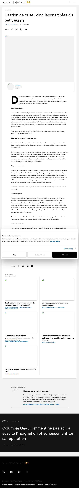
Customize (38, 255)
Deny (14, 255)
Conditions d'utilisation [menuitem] (7, 484)
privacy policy (55, 241)
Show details (68, 248)
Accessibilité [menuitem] (32, 484)
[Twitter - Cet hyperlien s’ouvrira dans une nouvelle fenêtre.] (4, 472)
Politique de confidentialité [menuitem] (21, 484)
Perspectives (8, 10)
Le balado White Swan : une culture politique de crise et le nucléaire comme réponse (58, 337)
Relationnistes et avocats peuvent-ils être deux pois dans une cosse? (20, 304)
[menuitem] (5, 2)
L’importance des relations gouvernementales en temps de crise (19, 336)
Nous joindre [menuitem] (54, 484)
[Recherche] (70, 2)
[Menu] (74, 2)
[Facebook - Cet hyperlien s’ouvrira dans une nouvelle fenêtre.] (27, 472)
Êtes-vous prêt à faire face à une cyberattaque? (55, 304)
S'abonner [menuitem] (47, 484)
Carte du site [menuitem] (40, 484)
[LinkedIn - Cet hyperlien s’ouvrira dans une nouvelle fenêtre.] (19, 472)
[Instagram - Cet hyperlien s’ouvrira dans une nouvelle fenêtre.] (11, 472)
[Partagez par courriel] (26, 29)
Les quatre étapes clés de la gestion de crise (20, 370)
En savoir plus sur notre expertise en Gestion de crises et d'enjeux (41, 404)
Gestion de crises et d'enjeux (36, 391)
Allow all (65, 255)
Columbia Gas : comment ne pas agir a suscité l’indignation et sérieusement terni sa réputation (39, 433)
